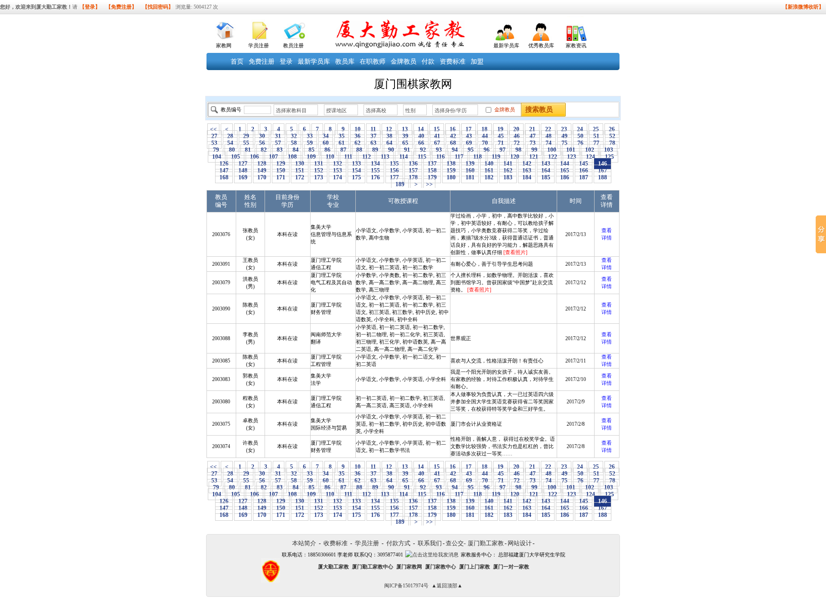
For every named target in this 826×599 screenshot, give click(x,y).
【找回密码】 (157, 7)
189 (400, 184)
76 (580, 143)
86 (327, 150)
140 (489, 163)
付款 (428, 61)
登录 (286, 61)
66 (421, 143)
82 (263, 150)
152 (318, 170)
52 (612, 136)
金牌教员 (403, 61)
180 (451, 177)
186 (564, 177)
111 (348, 157)
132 (337, 163)
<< (213, 129)
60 (325, 143)
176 (375, 177)
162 (508, 170)
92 (423, 150)
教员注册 (293, 46)
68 (453, 143)
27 (214, 136)
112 (367, 157)
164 (545, 170)
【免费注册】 (121, 7)
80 (232, 150)
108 (292, 157)
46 (516, 136)
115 (422, 157)
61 (341, 143)
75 (564, 143)
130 (299, 163)
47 (532, 136)
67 (437, 143)
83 (279, 150)
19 (500, 129)
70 (485, 143)
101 (570, 150)
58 (294, 143)
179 (432, 177)
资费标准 (452, 61)
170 (262, 177)
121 (533, 157)
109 (311, 157)
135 (394, 163)
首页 (237, 61)
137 (432, 163)
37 (373, 136)
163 (527, 170)
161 (489, 170)
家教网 (223, 46)
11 (373, 129)
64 (389, 143)
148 (243, 170)
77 (596, 143)
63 (373, 143)
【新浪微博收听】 (803, 7)
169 (243, 177)
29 (246, 136)
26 (611, 129)
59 (309, 143)
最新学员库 (506, 46)
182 (489, 177)
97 (502, 150)
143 (545, 163)
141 (508, 163)
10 (357, 129)
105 (235, 157)
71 (500, 143)
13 (405, 129)
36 (357, 136)
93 (439, 150)
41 (437, 136)
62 (357, 143)
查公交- (456, 543)
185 (545, 177)
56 (262, 143)
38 (389, 136)
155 (375, 170)
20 (516, 129)
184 (527, 177)
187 (583, 177)
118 (478, 157)
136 (413, 163)
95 (470, 150)
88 (359, 150)
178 (413, 177)
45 (500, 136)
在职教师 (372, 61)
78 (612, 143)
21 (532, 129)
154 (356, 170)
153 (337, 170)
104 (216, 157)
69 (469, 143)
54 (230, 143)
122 (552, 157)
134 (375, 163)
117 (459, 157)
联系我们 (430, 543)
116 (441, 157)
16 (452, 129)
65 (405, 143)
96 (486, 150)
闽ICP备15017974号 (406, 586)
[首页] (223, 28)
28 (230, 136)
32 (294, 136)
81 (248, 150)
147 (224, 170)
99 (534, 150)
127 (243, 163)
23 (564, 129)
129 (280, 163)
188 (602, 177)
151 (299, 170)
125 (609, 157)
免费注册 (261, 61)
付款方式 (398, 543)
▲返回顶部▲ (446, 586)
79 (216, 150)
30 (262, 136)
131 (318, 163)
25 (596, 129)
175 (356, 177)
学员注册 (258, 46)
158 (432, 170)
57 (278, 143)
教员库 (344, 61)
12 (389, 129)
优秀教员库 (541, 46)
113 (385, 157)
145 (583, 163)
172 (299, 177)
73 (532, 143)
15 (436, 129)
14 (420, 129)
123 (571, 157)
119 (496, 157)
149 (262, 170)
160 (470, 170)
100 (552, 150)
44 (485, 136)
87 (343, 150)
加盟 (477, 61)
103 (608, 150)
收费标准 (336, 543)
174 (337, 177)
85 (311, 150)
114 (404, 157)
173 (318, 177)
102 (589, 150)
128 (262, 163)
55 (246, 143)
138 (451, 163)
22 (548, 129)
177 (394, 177)
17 (468, 129)
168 (224, 177)
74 (548, 143)
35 (341, 136)
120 (515, 157)
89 (375, 150)
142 (527, 163)
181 (470, 177)
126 (224, 163)
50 (580, 136)
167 (602, 170)
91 (407, 150)
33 (309, 136)
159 (451, 170)
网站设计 (520, 543)
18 (484, 129)
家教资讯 (576, 46)
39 (405, 136)
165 (564, 170)
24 (580, 129)
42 (453, 136)
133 (356, 163)
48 (548, 136)
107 (273, 157)
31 (278, 136)
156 (394, 170)
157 (413, 170)
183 (508, 177)
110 (330, 157)
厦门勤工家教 (486, 543)
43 (469, 136)
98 (518, 150)
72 (516, 143)
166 (583, 170)
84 (295, 150)
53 (214, 143)
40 (421, 136)
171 (280, 177)
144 (564, 163)
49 (564, 136)
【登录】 (90, 7)
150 (280, 170)
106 (254, 157)
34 (325, 136)
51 (596, 136)
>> (429, 184)
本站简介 (304, 543)
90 (391, 150)
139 (470, 163)
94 (454, 150)
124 (590, 157)
